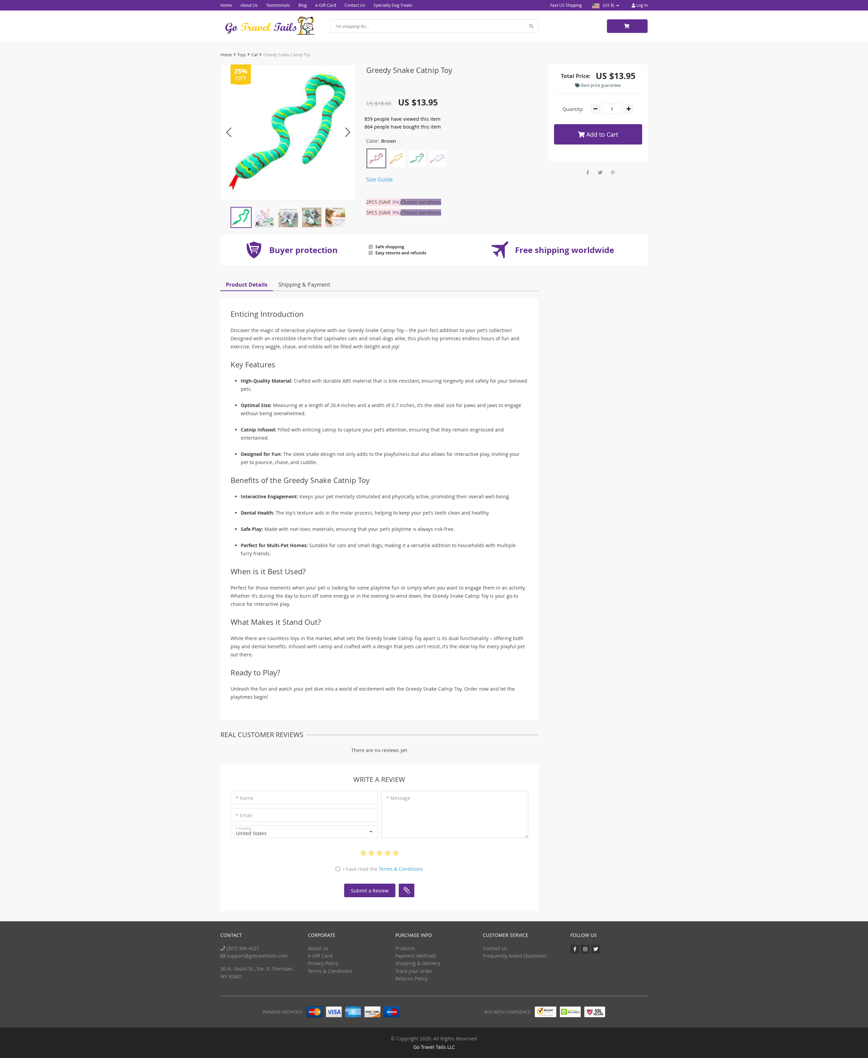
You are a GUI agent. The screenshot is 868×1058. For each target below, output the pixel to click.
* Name (244, 798)
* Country (243, 828)
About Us (249, 5)
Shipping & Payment (304, 284)
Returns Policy (411, 978)
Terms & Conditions (401, 869)
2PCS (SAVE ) (383, 202)
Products (405, 948)
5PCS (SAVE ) (383, 212)
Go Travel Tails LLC (434, 1047)
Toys (241, 54)
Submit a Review (370, 890)
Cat (254, 54)
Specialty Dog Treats (393, 5)
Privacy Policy (323, 963)
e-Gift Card (325, 5)
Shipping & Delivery (417, 963)
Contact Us (354, 5)
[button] (304, 831)
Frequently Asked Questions (515, 956)
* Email (244, 815)
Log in (641, 5)
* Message (398, 798)
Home (226, 5)
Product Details (247, 284)
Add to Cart (601, 134)
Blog (302, 5)
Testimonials (278, 5)
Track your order (414, 971)
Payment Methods (415, 956)
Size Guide (379, 179)
